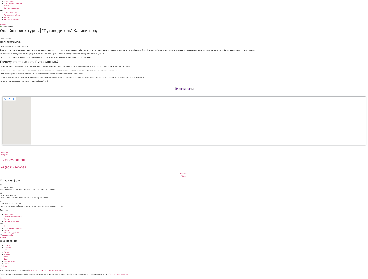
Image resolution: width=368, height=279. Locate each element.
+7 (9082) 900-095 (13, 167)
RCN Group (33, 270)
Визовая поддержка (11, 8)
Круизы (6, 6)
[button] (184, 10)
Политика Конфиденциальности (51, 270)
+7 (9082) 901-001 (13, 160)
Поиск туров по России (13, 3)
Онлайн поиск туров (11, 1)
